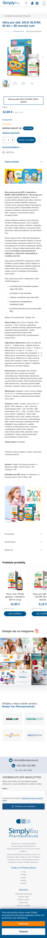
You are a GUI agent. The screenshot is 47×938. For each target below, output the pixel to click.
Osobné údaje (23, 897)
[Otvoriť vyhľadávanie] (26, 3)
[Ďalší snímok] (43, 57)
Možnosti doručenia (11, 133)
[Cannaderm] (12, 719)
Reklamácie (23, 902)
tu (26, 918)
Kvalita (23, 878)
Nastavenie (23, 924)
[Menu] (44, 3)
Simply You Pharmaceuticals (18, 706)
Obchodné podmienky (23, 894)
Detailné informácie (10, 147)
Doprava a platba (23, 905)
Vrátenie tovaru (23, 900)
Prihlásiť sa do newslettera (25, 806)
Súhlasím (23, 932)
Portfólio (23, 875)
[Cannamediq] (34, 719)
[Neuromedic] (34, 735)
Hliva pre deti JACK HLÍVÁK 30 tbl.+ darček (23, 100)
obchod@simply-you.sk (26, 760)
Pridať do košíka (26, 140)
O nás (23, 872)
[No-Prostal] (12, 735)
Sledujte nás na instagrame (18, 631)
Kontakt (23, 883)
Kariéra (23, 880)
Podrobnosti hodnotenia (33, 31)
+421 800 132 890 (25, 765)
